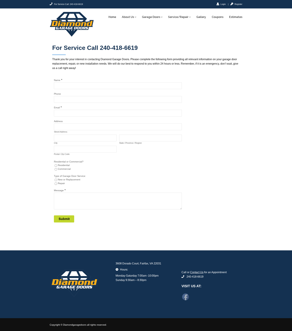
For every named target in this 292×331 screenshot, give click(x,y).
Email (57, 107)
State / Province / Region (130, 143)
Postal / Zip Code (62, 154)
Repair (61, 183)
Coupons (217, 17)
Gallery (201, 17)
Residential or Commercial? (68, 161)
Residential (64, 165)
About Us (128, 17)
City (55, 143)
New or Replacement (69, 179)
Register (238, 4)
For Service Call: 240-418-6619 (68, 4)
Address (58, 121)
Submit (64, 219)
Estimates (235, 17)
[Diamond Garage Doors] (72, 24)
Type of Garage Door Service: (70, 176)
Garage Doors (151, 17)
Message (59, 190)
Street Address (60, 132)
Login (223, 4)
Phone (57, 93)
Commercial (64, 169)
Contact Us (196, 272)
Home (112, 17)
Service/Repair (178, 17)
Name (57, 80)
